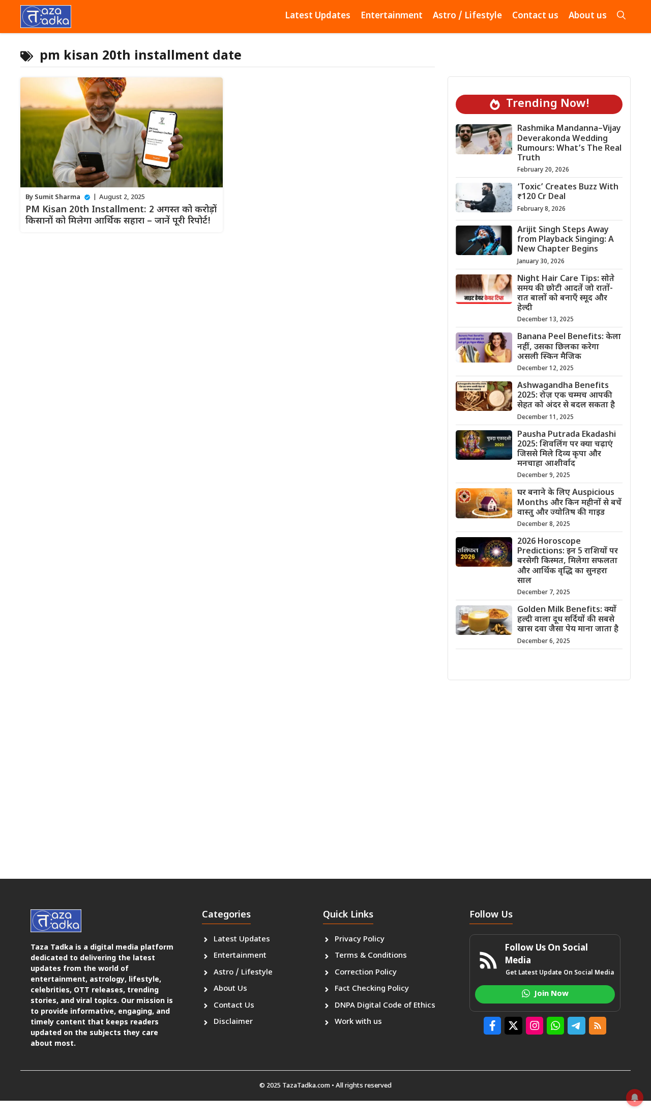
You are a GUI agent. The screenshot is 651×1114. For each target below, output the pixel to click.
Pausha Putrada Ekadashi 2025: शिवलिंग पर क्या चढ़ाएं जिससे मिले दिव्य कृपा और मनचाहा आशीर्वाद (566, 450)
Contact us (535, 16)
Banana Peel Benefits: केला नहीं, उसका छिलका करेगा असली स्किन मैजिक (569, 347)
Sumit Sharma (57, 197)
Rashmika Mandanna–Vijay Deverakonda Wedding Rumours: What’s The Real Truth (569, 144)
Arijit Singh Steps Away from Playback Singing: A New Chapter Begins (565, 240)
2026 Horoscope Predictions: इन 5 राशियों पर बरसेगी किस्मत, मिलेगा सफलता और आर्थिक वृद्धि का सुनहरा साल (567, 562)
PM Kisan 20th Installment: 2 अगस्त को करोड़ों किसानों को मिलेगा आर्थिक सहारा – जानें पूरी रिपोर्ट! (121, 215)
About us (588, 16)
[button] (621, 16)
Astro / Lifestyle (467, 16)
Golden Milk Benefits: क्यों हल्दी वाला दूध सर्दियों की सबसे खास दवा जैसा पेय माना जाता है (567, 620)
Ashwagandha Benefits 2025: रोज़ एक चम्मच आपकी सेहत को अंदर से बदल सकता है (566, 396)
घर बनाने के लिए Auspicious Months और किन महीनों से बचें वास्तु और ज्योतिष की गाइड (569, 503)
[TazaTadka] (45, 16)
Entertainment (392, 16)
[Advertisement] (325, 766)
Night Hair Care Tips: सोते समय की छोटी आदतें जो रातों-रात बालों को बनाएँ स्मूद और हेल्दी (565, 294)
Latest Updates (317, 16)
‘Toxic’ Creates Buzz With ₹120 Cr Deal (567, 192)
